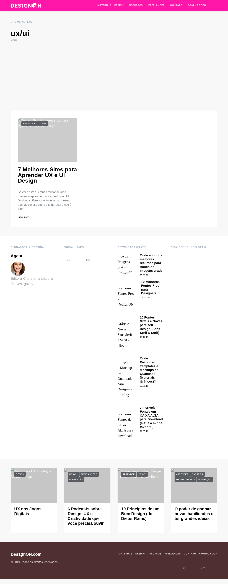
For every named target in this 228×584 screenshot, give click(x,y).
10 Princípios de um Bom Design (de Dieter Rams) (140, 514)
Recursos (136, 5)
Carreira (197, 474)
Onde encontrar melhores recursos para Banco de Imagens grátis (152, 263)
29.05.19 (144, 431)
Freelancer (156, 5)
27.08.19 (144, 386)
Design (119, 5)
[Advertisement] (114, 76)
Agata (16, 256)
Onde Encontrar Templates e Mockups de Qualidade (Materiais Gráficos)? (149, 370)
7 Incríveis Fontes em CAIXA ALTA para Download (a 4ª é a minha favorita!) (151, 417)
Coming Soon (197, 5)
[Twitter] (97, 257)
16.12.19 (144, 337)
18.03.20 (145, 297)
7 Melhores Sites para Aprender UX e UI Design (47, 175)
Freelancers (89, 474)
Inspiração (75, 479)
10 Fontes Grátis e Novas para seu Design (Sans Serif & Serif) (151, 325)
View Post (23, 217)
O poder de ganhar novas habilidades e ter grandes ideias (194, 514)
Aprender (29, 123)
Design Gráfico (185, 479)
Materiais (104, 5)
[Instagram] (78, 257)
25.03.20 (144, 275)
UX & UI (42, 123)
